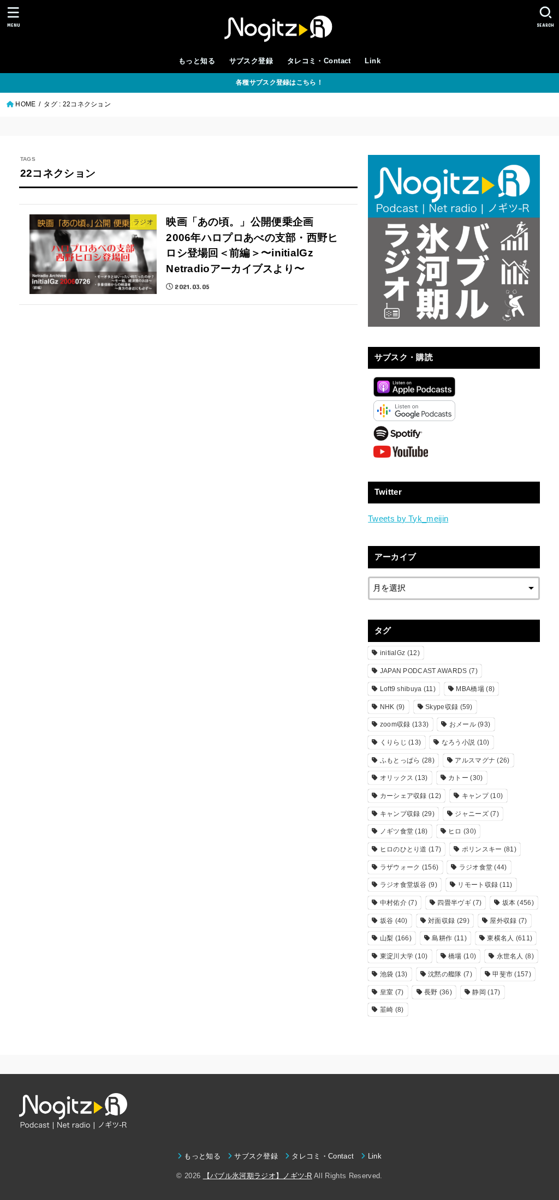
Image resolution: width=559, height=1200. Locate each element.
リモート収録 (484, 885)
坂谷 (394, 921)
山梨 (396, 938)
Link (372, 61)
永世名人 (515, 956)
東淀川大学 (404, 956)
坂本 (518, 903)
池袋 (394, 974)
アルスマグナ (482, 760)
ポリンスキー (489, 849)
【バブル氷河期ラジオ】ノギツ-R (257, 1176)
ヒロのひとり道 (411, 849)
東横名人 (509, 938)
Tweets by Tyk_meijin (408, 518)
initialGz (400, 653)
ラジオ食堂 (483, 867)
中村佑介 (398, 903)
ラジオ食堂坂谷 (408, 885)
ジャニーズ (477, 814)
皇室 (392, 992)
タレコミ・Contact (319, 61)
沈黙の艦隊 (450, 974)
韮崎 (392, 1009)
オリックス (404, 778)
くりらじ (400, 742)
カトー (465, 778)
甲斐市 (511, 974)
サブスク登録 (251, 61)
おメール (470, 724)
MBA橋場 (475, 689)
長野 (438, 992)
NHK (392, 707)
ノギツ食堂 (404, 831)
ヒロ (462, 831)
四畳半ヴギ (459, 903)
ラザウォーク (409, 867)
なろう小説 (466, 742)
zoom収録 (404, 724)
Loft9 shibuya (408, 689)
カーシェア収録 (411, 796)
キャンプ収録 (407, 814)
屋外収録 (508, 921)
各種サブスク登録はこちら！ (279, 82)
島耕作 (449, 938)
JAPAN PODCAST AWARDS (429, 671)
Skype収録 (449, 707)
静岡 (486, 992)
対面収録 (448, 921)
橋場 (462, 956)
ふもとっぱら (407, 760)
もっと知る (197, 61)
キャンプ (482, 796)
